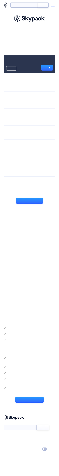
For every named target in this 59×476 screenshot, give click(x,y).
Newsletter (9, 423)
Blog (32, 440)
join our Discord (35, 292)
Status (33, 435)
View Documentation (29, 400)
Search (43, 5)
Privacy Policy (10, 449)
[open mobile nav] (52, 5)
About (7, 440)
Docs (6, 435)
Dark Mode (35, 449)
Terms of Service (38, 444)
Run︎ (46, 67)
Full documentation (29, 200)
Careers (7, 444)
